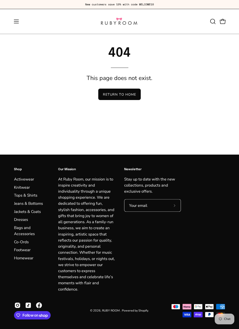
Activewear (24, 179)
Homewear (23, 257)
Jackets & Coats (27, 211)
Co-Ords (21, 241)
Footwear (22, 250)
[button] (212, 21)
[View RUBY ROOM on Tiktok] (28, 305)
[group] (119, 4)
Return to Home (119, 94)
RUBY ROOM (111, 310)
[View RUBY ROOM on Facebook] (38, 305)
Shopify (143, 310)
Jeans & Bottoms (28, 203)
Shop (18, 169)
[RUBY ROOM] (119, 21)
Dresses (21, 219)
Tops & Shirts (25, 195)
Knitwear (22, 187)
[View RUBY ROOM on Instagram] (17, 305)
